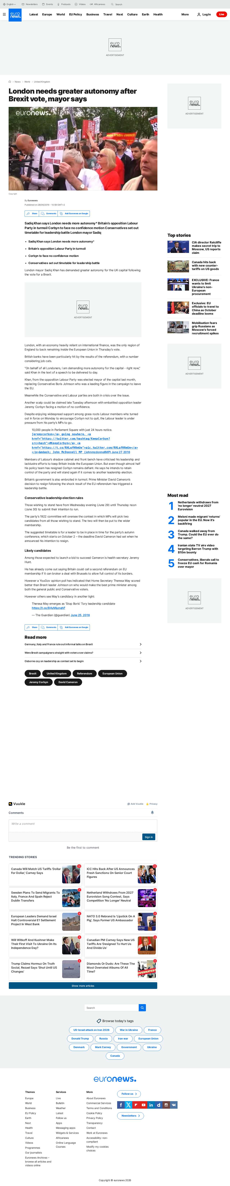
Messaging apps (65, 1127)
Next (119, 14)
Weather (61, 1108)
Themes (30, 1091)
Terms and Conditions (99, 1108)
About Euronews (95, 1098)
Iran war (123, 1038)
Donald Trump (80, 1038)
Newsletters (129, 1115)
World (60, 14)
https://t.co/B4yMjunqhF (48, 608)
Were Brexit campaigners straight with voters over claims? (59, 652)
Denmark (79, 1047)
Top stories (179, 235)
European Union (113, 673)
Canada (115, 1055)
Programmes (32, 1147)
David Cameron (68, 681)
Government (129, 1047)
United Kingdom (42, 82)
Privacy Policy (94, 1117)
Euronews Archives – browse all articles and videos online (38, 1161)
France (152, 1029)
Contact (91, 1127)
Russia (103, 1038)
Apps (59, 1122)
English (10, 4)
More (89, 1091)
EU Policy (75, 14)
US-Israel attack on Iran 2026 (91, 1029)
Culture (132, 14)
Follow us (61, 1117)
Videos (29, 1142)
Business (92, 14)
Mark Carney (103, 1047)
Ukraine (152, 1047)
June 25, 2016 (80, 615)
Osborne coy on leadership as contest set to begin (54, 661)
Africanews (62, 1137)
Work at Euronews (96, 1132)
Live (221, 14)
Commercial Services (98, 1103)
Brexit (32, 673)
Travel (107, 14)
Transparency (94, 1122)
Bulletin (60, 1103)
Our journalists (33, 1152)
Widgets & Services (67, 1132)
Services (61, 1091)
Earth (145, 14)
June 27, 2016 (121, 452)
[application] (83, 148)
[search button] (112, 4)
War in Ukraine (129, 1029)
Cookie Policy (94, 1112)
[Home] (10, 81)
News (17, 82)
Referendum (84, 673)
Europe (47, 14)
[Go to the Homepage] (15, 15)
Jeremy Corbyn (38, 681)
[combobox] (130, 4)
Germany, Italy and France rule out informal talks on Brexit (59, 644)
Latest (33, 14)
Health (157, 14)
